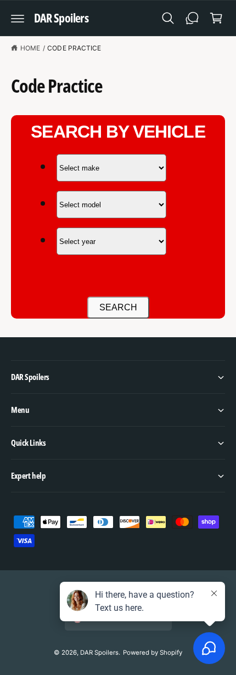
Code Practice (73, 48)
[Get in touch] (192, 18)
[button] (17, 18)
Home (30, 48)
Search (118, 307)
